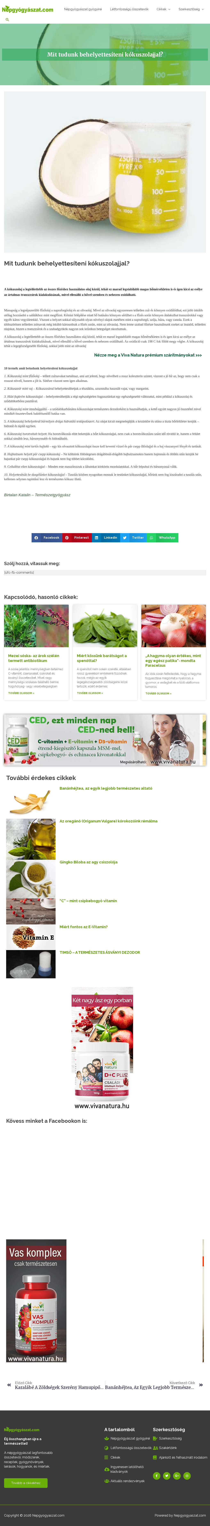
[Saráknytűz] (37, 1300)
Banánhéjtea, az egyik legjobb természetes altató (106, 788)
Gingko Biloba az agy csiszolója (89, 862)
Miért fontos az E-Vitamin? (84, 927)
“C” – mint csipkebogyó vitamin (88, 901)
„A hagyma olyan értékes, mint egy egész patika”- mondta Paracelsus (173, 661)
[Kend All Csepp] (105, 1048)
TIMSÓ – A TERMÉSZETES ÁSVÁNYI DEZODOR (100, 952)
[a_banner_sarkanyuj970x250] (103, 740)
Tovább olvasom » (21, 693)
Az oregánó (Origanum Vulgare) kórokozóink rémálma (109, 821)
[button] (47, 537)
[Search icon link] (7, 20)
